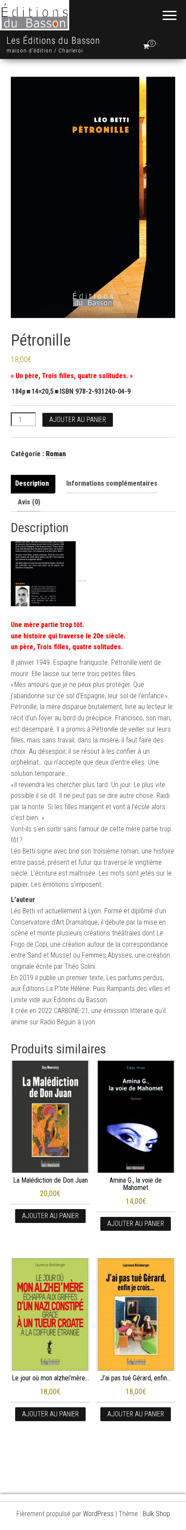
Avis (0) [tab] (29, 502)
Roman (56, 454)
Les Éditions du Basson (53, 40)
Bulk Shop (156, 1514)
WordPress (98, 1514)
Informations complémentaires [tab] (111, 483)
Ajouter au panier (77, 419)
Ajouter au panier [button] (50, 1216)
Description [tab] (32, 483)
